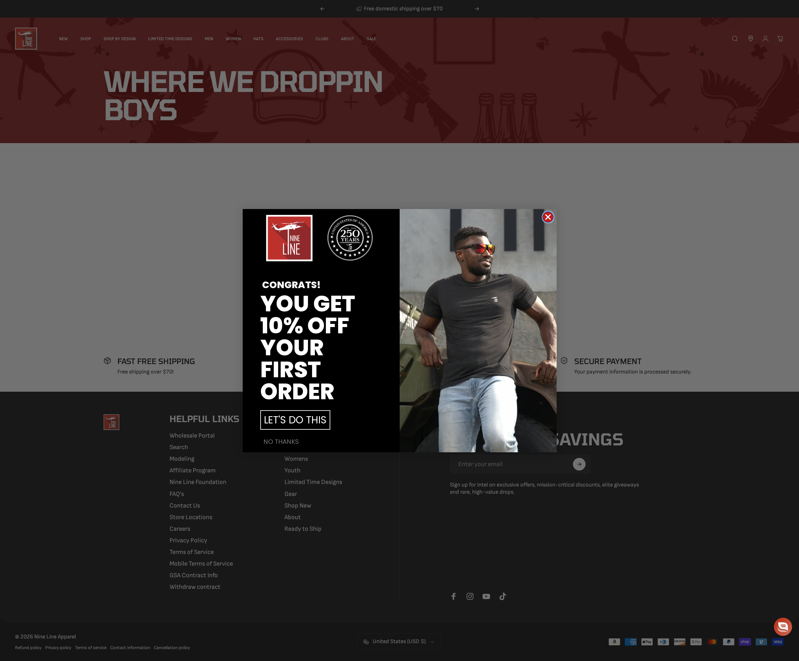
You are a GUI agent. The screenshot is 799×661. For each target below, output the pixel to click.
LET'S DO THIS (295, 420)
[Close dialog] (548, 217)
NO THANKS (281, 441)
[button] (783, 627)
